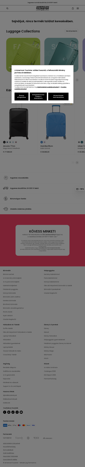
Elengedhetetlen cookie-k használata (38, 96)
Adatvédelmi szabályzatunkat (48, 87)
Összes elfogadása (21, 96)
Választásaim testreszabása (58, 96)
